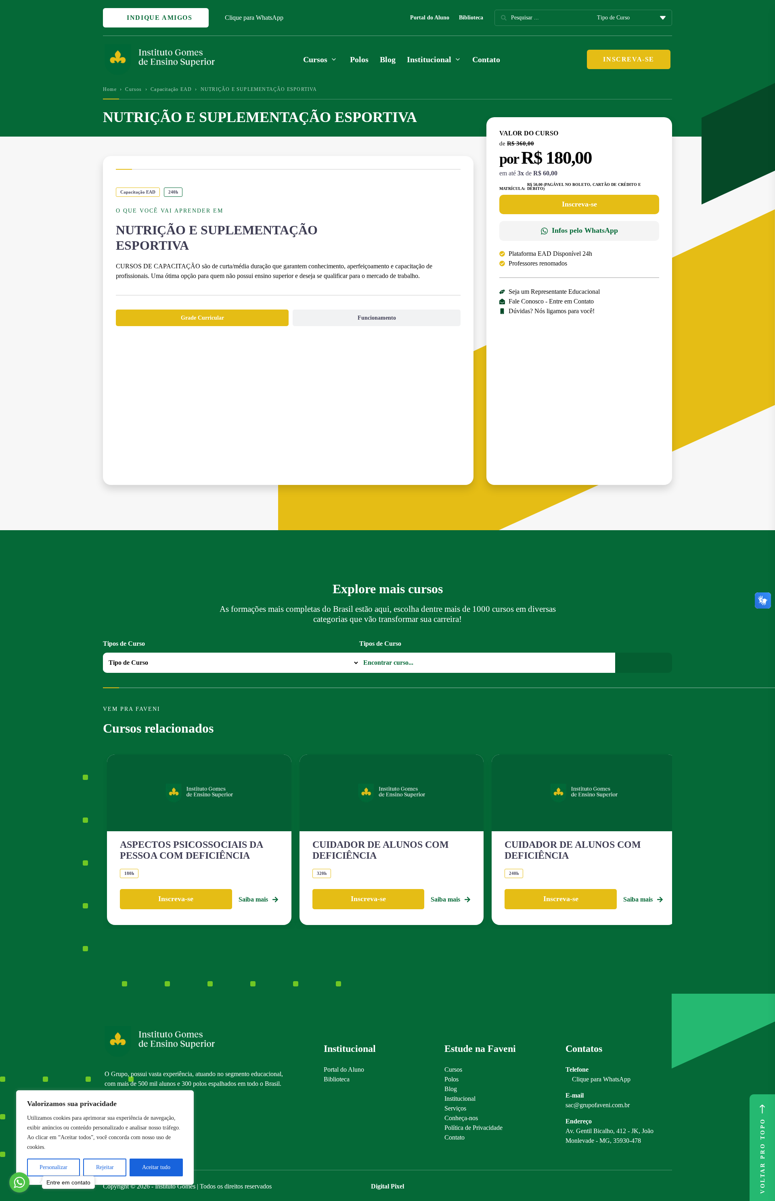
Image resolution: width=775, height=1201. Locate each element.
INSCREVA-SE (628, 59)
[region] (105, 1137)
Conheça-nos (461, 1118)
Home (110, 89)
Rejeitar (105, 1167)
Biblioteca (471, 18)
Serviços (455, 1108)
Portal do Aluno (429, 18)
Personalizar (53, 1167)
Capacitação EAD (171, 89)
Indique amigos (159, 17)
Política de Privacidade (473, 1127)
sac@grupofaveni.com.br (598, 1105)
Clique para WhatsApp (254, 17)
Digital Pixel (387, 1186)
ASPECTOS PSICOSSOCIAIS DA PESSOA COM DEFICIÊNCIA (191, 849)
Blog (388, 59)
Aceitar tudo (156, 1167)
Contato (486, 59)
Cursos (133, 89)
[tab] (202, 318)
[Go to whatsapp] (19, 1182)
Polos (359, 59)
